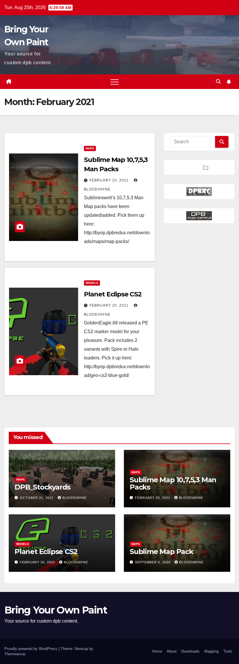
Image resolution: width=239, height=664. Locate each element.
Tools (227, 651)
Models (92, 282)
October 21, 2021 (37, 497)
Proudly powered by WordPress (31, 648)
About (172, 651)
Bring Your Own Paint (55, 610)
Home (157, 651)
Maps (90, 148)
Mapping (211, 651)
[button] (218, 81)
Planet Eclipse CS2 (112, 294)
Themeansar (14, 654)
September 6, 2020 (153, 562)
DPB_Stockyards (42, 487)
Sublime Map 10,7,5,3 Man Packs (173, 483)
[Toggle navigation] (114, 82)
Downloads (190, 651)
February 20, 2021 (109, 180)
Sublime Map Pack (161, 551)
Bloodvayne (74, 497)
